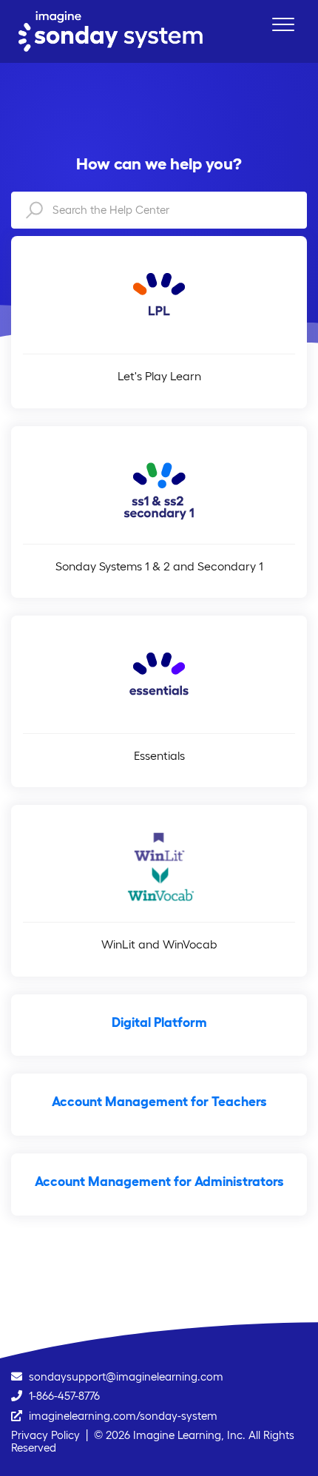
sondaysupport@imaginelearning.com (126, 1376)
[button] (283, 24)
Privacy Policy (45, 1435)
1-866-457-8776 (64, 1395)
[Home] (110, 31)
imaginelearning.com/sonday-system (123, 1415)
